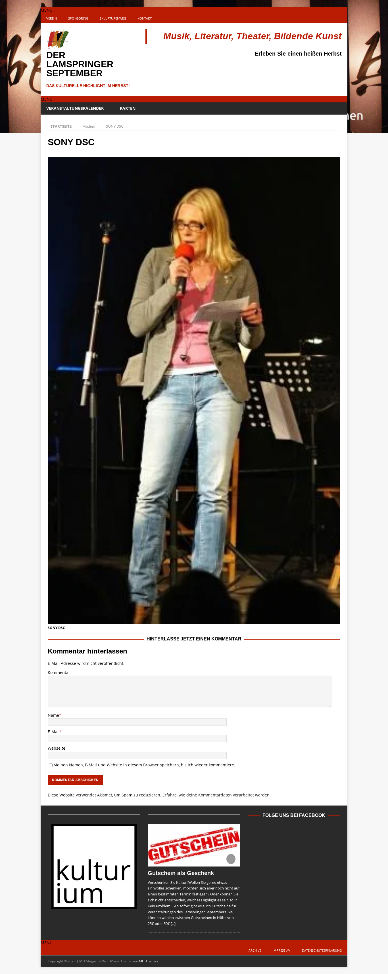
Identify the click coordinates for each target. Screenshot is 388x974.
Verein (51, 18)
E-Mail (54, 731)
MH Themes (148, 961)
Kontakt (144, 18)
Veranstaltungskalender (75, 108)
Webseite (56, 748)
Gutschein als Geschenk (181, 873)
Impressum (282, 950)
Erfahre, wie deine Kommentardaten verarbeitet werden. (216, 795)
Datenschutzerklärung (322, 950)
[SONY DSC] (194, 621)
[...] (173, 923)
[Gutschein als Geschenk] (194, 845)
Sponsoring (78, 18)
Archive (255, 950)
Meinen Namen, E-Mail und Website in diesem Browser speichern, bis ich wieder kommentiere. (144, 765)
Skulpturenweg (113, 18)
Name (53, 715)
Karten (127, 108)
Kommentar (59, 672)
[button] (47, 10)
